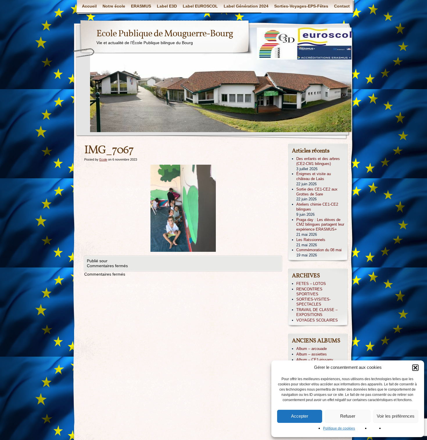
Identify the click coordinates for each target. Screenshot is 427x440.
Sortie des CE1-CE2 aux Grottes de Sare (317, 191)
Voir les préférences (396, 416)
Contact (342, 6)
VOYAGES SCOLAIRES (317, 320)
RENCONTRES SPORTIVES (309, 291)
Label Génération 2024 (246, 6)
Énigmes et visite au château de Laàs (313, 176)
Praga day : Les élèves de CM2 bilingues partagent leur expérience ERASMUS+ (320, 225)
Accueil (89, 6)
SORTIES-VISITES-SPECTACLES (313, 301)
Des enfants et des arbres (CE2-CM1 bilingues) (318, 161)
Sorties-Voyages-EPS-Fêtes (301, 6)
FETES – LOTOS (311, 283)
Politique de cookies (339, 428)
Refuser (347, 416)
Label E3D (167, 6)
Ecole (103, 159)
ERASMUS (141, 6)
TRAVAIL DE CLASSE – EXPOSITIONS (317, 312)
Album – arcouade (311, 348)
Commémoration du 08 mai (319, 250)
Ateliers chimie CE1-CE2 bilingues (317, 206)
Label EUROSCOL (200, 6)
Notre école (114, 6)
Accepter (299, 416)
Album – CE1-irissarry (314, 360)
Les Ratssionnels (310, 240)
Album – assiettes (311, 354)
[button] (415, 368)
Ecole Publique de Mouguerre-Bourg (164, 34)
